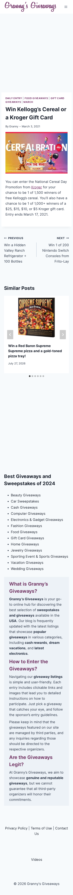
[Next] (63, 334)
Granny (13, 126)
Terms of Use (41, 828)
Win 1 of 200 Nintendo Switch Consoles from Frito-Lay (55, 249)
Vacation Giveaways (27, 563)
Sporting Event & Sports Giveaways (39, 556)
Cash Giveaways (24, 507)
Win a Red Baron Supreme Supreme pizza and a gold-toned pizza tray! (35, 351)
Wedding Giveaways (27, 569)
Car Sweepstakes (25, 501)
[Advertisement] (36, 55)
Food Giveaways (36, 98)
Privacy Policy (16, 828)
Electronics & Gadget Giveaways (37, 520)
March (28, 101)
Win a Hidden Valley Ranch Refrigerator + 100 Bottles (15, 249)
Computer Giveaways (28, 514)
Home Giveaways (25, 544)
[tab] (30, 376)
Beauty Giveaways (26, 495)
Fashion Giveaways (26, 526)
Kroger (36, 187)
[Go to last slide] (10, 334)
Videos (36, 860)
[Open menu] (66, 6)
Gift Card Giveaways (27, 538)
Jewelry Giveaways (26, 550)
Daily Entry (13, 98)
